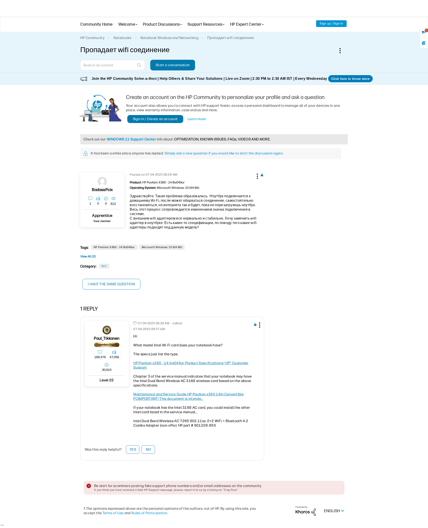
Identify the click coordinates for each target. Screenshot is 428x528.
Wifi (104, 266)
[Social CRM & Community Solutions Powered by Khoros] (306, 511)
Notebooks (122, 38)
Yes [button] (133, 449)
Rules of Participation (149, 513)
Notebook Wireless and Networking (169, 38)
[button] (257, 175)
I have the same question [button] (111, 284)
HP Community (92, 38)
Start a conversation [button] (173, 65)
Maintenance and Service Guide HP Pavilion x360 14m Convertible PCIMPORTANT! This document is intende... (188, 396)
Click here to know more (350, 78)
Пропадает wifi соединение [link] (230, 38)
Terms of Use (113, 513)
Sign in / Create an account (155, 119)
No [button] (148, 449)
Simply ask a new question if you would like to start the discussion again (224, 153)
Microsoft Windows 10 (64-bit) (162, 247)
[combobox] (112, 65)
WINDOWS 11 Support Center (131, 139)
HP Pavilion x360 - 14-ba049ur (114, 247)
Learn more (196, 119)
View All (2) (88, 256)
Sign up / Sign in (331, 23)
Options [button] (342, 50)
